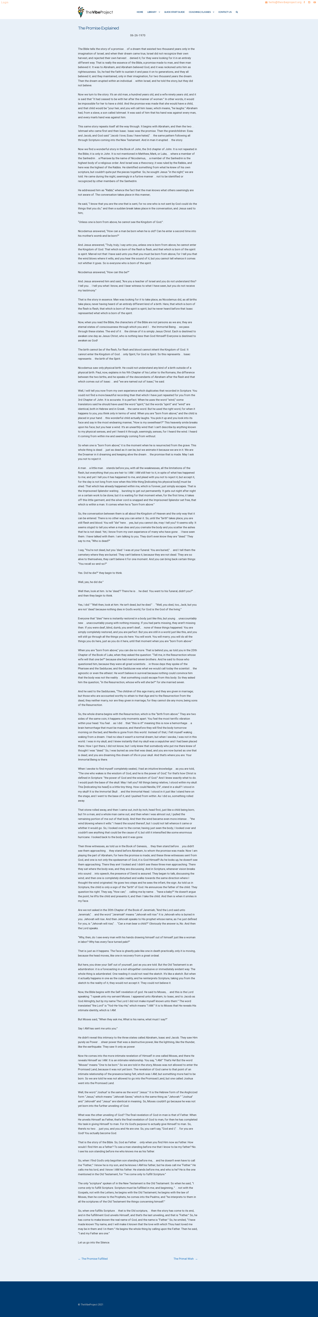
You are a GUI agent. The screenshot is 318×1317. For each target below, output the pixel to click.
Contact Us (225, 12)
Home (140, 12)
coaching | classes (200, 12)
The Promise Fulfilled (93, 1258)
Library (152, 12)
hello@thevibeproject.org (285, 2)
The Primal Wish (186, 1258)
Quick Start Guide (174, 12)
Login (4, 2)
